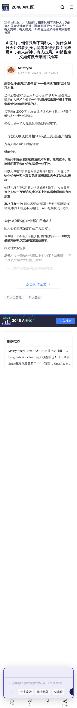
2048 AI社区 (12, 22)
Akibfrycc (25, 68)
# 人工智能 (14, 297)
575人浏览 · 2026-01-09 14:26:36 (38, 72)
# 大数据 (35, 297)
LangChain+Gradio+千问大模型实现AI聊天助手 (39, 357)
